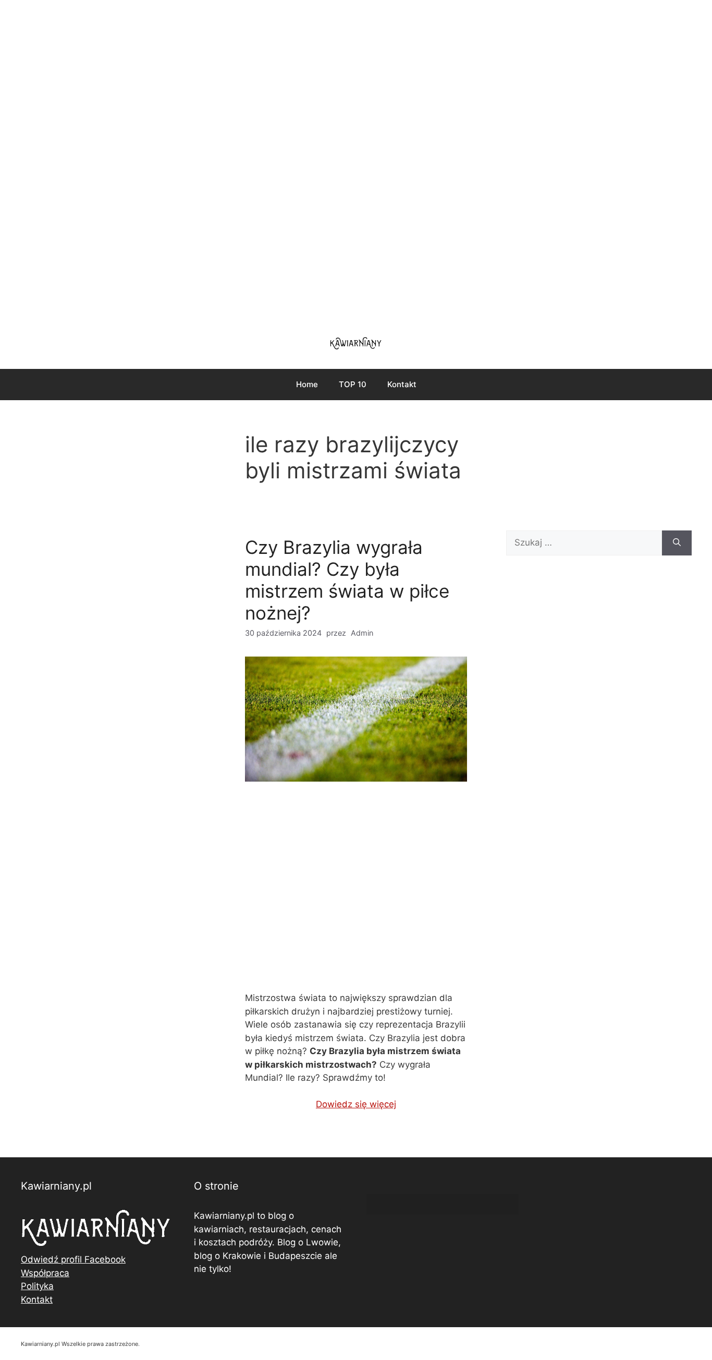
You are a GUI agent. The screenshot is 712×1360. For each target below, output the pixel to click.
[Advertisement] (356, 161)
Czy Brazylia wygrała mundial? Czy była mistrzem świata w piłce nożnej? (347, 580)
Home (307, 384)
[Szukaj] (677, 542)
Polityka (37, 1286)
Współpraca (45, 1273)
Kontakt (401, 384)
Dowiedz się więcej (356, 1104)
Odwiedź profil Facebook (73, 1259)
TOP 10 (352, 384)
